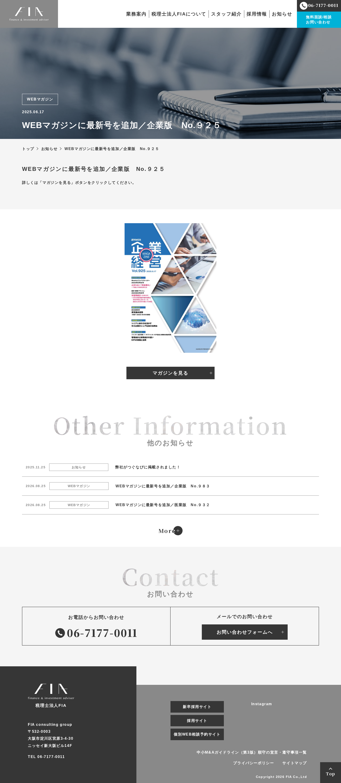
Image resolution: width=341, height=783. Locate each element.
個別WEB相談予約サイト (197, 734)
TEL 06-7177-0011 (46, 757)
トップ (28, 149)
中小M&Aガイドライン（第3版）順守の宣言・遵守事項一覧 (252, 752)
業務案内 (136, 13)
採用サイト (197, 721)
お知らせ (282, 13)
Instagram (261, 704)
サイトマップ (294, 763)
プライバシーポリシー (253, 763)
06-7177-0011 (102, 632)
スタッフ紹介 (226, 13)
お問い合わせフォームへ (245, 632)
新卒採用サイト (197, 707)
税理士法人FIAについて (178, 13)
